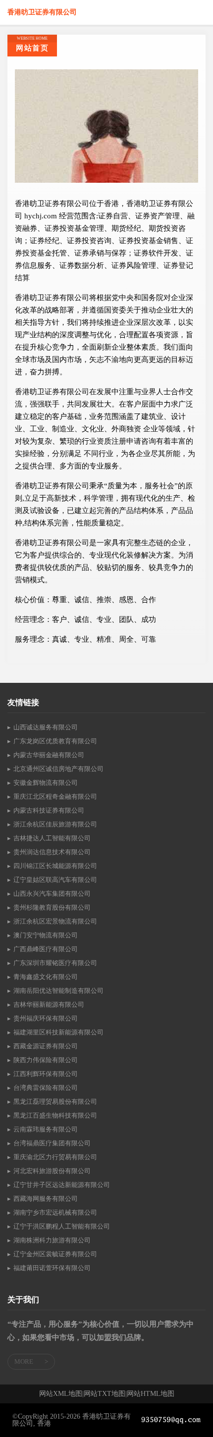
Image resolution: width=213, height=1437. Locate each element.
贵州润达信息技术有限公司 (52, 852)
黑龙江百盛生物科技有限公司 (55, 1115)
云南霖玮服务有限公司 (45, 1129)
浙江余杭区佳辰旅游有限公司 (55, 824)
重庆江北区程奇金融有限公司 (55, 796)
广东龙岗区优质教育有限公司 (55, 741)
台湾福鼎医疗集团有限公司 (52, 1143)
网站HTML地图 (150, 1393)
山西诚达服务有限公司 (45, 727)
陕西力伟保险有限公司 (45, 1060)
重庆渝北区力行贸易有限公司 (55, 1157)
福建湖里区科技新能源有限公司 (58, 1032)
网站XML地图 (60, 1393)
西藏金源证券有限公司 (45, 1046)
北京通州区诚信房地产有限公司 (58, 768)
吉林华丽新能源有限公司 (48, 1004)
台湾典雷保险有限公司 (45, 1087)
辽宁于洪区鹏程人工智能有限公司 (61, 1226)
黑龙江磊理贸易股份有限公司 (55, 1101)
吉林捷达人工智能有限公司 (52, 838)
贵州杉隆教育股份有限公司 (52, 907)
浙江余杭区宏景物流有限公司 (55, 921)
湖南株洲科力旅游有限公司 (52, 1240)
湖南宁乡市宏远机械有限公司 (55, 1212)
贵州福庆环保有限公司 (45, 1018)
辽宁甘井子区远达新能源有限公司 (61, 1184)
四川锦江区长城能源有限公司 (55, 866)
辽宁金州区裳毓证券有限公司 (55, 1254)
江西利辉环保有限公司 (45, 1074)
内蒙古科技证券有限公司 (48, 810)
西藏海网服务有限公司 (45, 1198)
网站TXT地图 (104, 1393)
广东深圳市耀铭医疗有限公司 (55, 963)
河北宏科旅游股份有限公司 (52, 1171)
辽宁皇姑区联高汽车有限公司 (55, 879)
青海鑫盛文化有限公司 (45, 976)
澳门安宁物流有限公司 (45, 935)
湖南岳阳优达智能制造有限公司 (58, 990)
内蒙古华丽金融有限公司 (48, 755)
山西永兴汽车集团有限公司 (52, 893)
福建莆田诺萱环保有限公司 (52, 1268)
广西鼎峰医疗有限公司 (45, 949)
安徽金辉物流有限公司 (45, 782)
